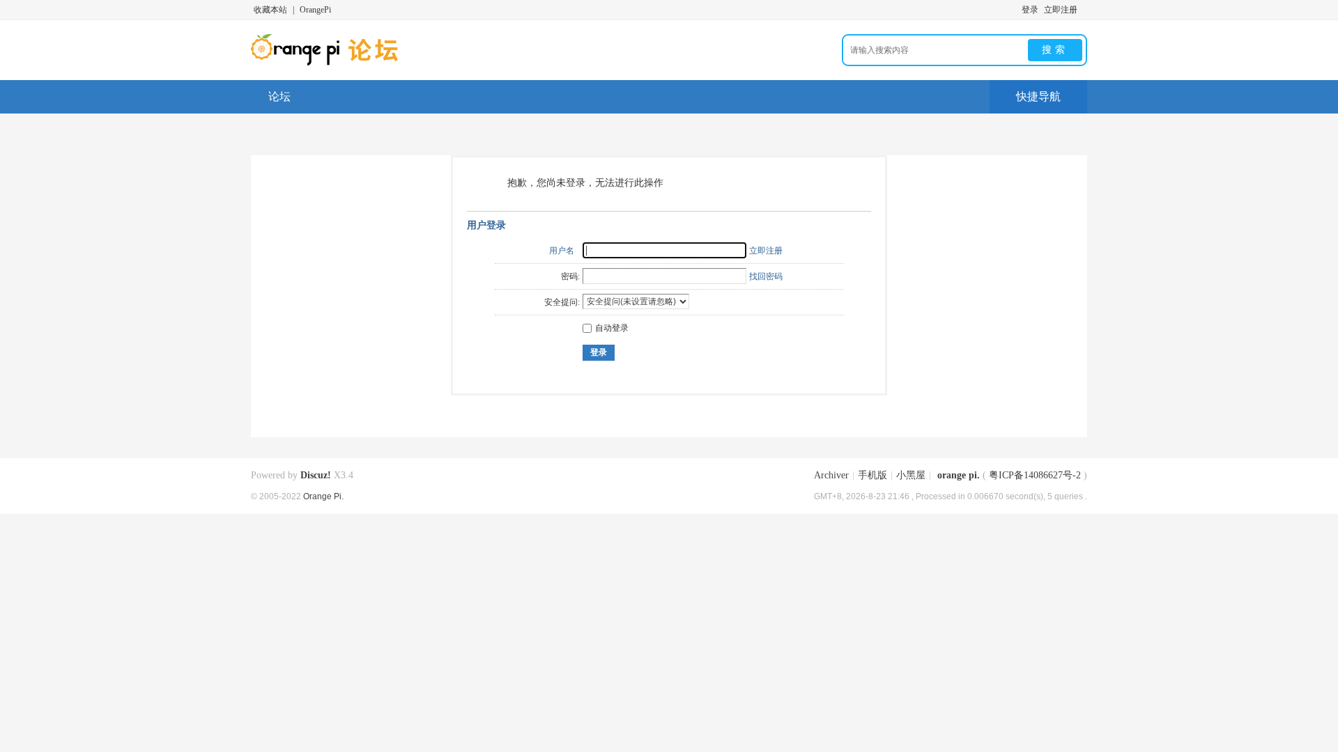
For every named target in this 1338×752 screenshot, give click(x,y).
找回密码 (766, 276)
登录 (1030, 10)
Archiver (831, 475)
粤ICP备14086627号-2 (1035, 475)
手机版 (872, 475)
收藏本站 (270, 10)
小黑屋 (910, 475)
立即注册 (1060, 10)
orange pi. (958, 475)
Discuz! (315, 475)
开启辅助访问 (1083, 9)
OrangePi (315, 10)
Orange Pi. (323, 496)
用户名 (561, 251)
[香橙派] (343, 63)
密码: (570, 276)
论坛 (279, 96)
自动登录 (612, 328)
